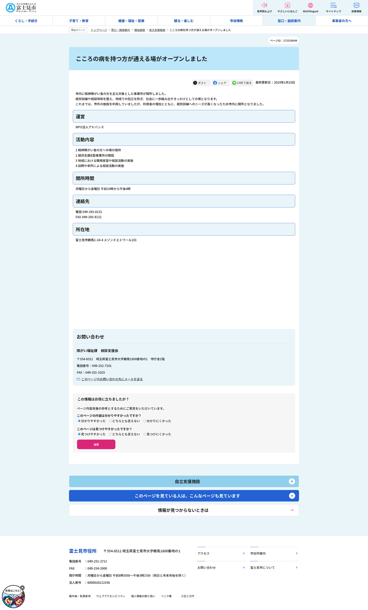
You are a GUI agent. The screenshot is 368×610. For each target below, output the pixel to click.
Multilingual (310, 11)
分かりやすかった (93, 420)
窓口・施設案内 (289, 20)
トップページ (99, 30)
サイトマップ (333, 11)
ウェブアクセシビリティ (110, 596)
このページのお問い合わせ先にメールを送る (112, 379)
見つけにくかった (159, 434)
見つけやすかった (93, 434)
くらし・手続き (26, 20)
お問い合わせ (206, 567)
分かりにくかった (159, 420)
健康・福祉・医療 (131, 20)
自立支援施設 (157, 30)
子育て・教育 (79, 20)
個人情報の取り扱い (143, 596)
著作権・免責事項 (79, 596)
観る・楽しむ (184, 20)
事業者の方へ (342, 20)
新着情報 (356, 11)
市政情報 (236, 20)
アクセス (203, 553)
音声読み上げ (264, 11)
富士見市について (262, 567)
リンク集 (166, 596)
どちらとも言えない (126, 420)
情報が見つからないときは (183, 510)
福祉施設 (139, 30)
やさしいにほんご (287, 11)
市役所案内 (258, 553)
